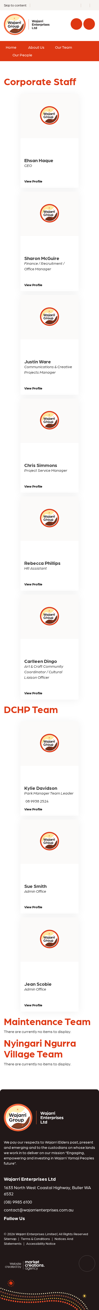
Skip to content (15, 5)
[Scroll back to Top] (87, 1263)
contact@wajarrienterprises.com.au (39, 1209)
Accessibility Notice (41, 1243)
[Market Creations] (25, 1265)
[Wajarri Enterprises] (33, 1117)
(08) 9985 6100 (18, 1201)
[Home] (27, 24)
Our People (22, 55)
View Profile (33, 181)
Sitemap (10, 1238)
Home (11, 47)
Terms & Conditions (35, 1238)
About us (36, 47)
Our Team (63, 47)
